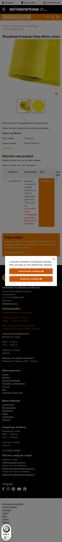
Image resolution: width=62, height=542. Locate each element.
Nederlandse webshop (30, 271)
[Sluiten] (54, 259)
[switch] (6, 537)
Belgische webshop (30, 279)
